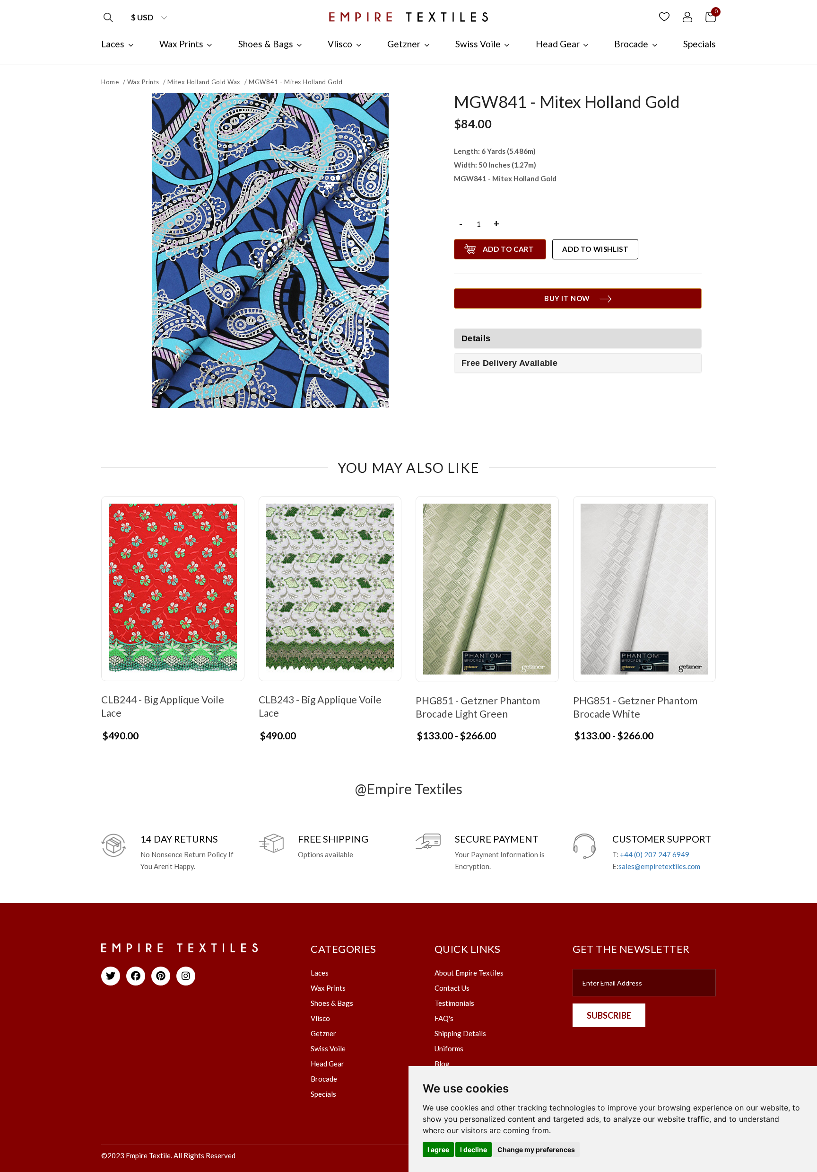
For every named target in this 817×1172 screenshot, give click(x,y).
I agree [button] (438, 1149)
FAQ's (444, 1018)
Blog (442, 1063)
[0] (710, 16)
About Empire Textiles (469, 972)
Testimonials (454, 1003)
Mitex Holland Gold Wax (203, 82)
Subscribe (609, 1015)
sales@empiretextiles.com (659, 866)
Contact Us (452, 988)
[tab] (578, 363)
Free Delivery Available (509, 363)
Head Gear (327, 1063)
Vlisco (320, 1018)
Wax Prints (143, 82)
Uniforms (449, 1048)
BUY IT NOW (567, 298)
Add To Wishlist (595, 249)
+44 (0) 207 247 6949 (654, 854)
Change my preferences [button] (536, 1149)
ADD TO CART (508, 249)
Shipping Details (460, 1033)
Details (476, 338)
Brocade (324, 1078)
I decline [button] (473, 1149)
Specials (323, 1094)
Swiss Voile (328, 1048)
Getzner (323, 1033)
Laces (320, 972)
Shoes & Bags (332, 1003)
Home (110, 82)
